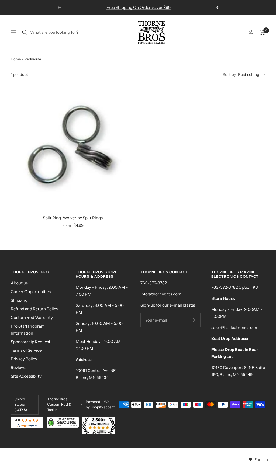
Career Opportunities (31, 291)
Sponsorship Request (30, 341)
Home (16, 59)
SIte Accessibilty (26, 376)
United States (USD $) (20, 404)
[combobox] (258, 459)
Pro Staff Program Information (28, 329)
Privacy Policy (24, 358)
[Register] (193, 320)
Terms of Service (26, 350)
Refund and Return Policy (34, 308)
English (261, 459)
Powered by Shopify (94, 404)
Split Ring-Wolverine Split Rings (73, 217)
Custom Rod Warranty (32, 317)
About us (19, 283)
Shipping (19, 300)
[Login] (250, 32)
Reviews (18, 367)
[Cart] (262, 32)
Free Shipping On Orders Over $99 (138, 7)
